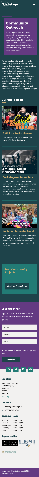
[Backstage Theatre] (9, 3)
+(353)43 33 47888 (12, 410)
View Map (5, 396)
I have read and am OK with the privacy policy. (19, 352)
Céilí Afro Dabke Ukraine (17, 133)
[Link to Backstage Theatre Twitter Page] (16, 369)
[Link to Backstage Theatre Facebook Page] (23, 369)
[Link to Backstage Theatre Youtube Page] (30, 369)
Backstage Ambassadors (18, 177)
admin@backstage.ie (13, 406)
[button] (33, 3)
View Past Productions (17, 286)
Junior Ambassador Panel (18, 231)
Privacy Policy (7, 473)
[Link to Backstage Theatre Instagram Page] (8, 369)
